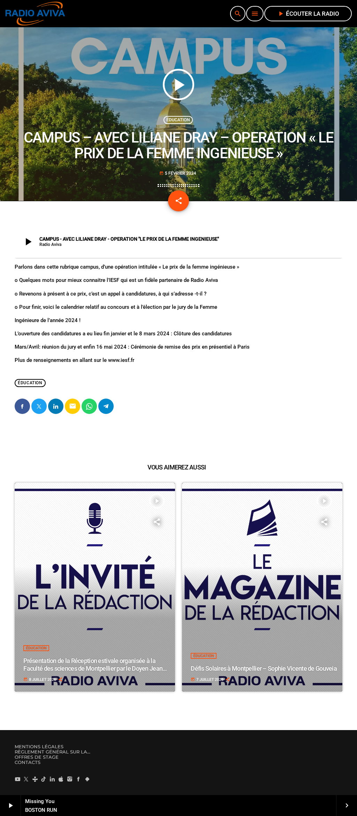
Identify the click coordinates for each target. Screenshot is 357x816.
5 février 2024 (177, 173)
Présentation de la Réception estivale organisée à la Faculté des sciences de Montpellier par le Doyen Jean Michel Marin (92, 668)
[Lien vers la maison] (35, 13)
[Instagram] (70, 778)
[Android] (87, 778)
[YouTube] (17, 778)
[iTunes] (61, 778)
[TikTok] (43, 778)
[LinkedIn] (52, 778)
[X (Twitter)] (26, 778)
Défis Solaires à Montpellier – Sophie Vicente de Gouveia (264, 668)
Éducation (178, 120)
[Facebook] (78, 778)
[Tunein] (35, 778)
